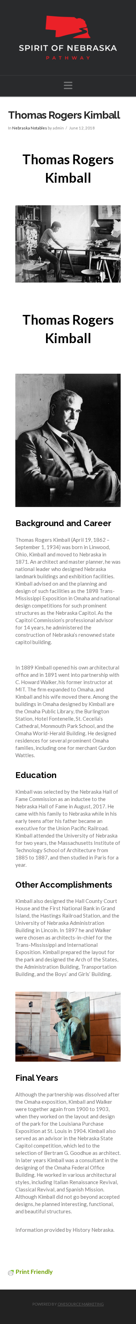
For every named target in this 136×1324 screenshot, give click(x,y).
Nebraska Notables (29, 128)
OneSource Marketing (81, 1304)
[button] (68, 85)
